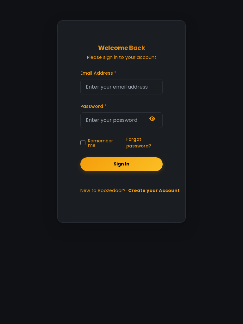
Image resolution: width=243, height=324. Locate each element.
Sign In (121, 164)
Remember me (100, 142)
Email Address (98, 73)
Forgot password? (138, 142)
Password (93, 106)
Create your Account (154, 190)
